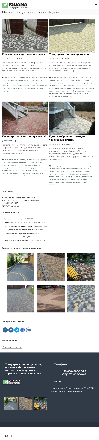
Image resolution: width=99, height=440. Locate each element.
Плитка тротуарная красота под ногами (21, 222)
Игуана (19, 59)
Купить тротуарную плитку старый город (21, 226)
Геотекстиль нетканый (14, 237)
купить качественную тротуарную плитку (25, 80)
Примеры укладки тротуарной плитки (20, 240)
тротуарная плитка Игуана (29, 83)
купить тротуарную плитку (12, 165)
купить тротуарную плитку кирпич (63, 83)
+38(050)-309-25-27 (74, 371)
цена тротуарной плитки (26, 88)
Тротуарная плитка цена (15, 219)
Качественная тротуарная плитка (23, 54)
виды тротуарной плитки (15, 77)
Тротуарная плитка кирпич (83, 88)
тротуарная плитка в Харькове (14, 168)
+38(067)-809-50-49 (74, 374)
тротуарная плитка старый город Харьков (19, 85)
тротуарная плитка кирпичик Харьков (64, 91)
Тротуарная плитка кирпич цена (69, 54)
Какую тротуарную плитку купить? (24, 136)
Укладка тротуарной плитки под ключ (20, 230)
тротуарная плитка (9, 83)
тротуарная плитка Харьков (20, 170)
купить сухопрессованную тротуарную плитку (68, 174)
